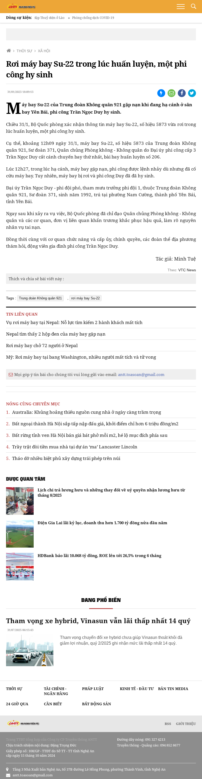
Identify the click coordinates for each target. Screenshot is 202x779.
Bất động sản (96, 703)
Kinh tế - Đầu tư (137, 688)
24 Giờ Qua (17, 703)
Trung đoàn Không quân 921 (40, 298)
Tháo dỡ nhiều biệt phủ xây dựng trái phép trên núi (63, 458)
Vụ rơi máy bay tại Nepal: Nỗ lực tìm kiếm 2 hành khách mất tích (74, 322)
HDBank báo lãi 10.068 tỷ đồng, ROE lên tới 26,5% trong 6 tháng (99, 555)
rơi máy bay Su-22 (85, 298)
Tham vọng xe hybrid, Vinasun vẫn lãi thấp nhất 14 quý (98, 620)
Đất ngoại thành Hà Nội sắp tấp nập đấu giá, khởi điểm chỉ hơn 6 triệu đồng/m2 (92, 424)
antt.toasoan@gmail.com (141, 374)
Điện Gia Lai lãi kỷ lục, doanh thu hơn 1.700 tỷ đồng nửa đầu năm (102, 522)
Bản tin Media (173, 688)
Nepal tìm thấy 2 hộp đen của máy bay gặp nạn (55, 334)
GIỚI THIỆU (186, 723)
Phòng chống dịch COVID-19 (86, 17)
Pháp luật (93, 688)
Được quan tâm (25, 478)
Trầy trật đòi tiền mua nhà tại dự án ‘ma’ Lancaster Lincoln (71, 447)
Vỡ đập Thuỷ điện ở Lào (39, 17)
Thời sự (14, 688)
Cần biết (53, 703)
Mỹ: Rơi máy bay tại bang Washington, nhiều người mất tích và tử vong (81, 357)
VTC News (187, 270)
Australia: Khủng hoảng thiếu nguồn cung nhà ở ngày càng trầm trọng (83, 412)
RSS (168, 723)
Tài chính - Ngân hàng (56, 691)
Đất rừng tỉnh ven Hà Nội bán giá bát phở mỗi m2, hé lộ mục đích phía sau (87, 435)
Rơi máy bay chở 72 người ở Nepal (42, 345)
